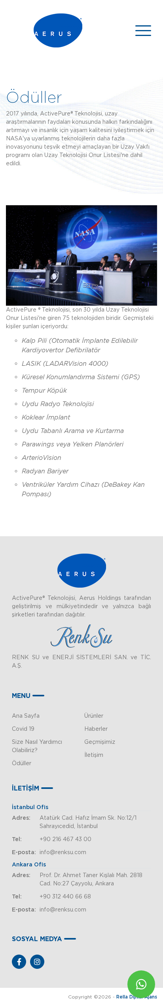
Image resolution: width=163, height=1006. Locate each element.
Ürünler (93, 716)
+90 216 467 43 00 (65, 839)
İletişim (93, 755)
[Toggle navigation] (143, 30)
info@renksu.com (63, 852)
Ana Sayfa (26, 716)
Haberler (96, 729)
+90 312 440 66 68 (65, 896)
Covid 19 (23, 729)
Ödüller (21, 763)
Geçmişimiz (99, 742)
